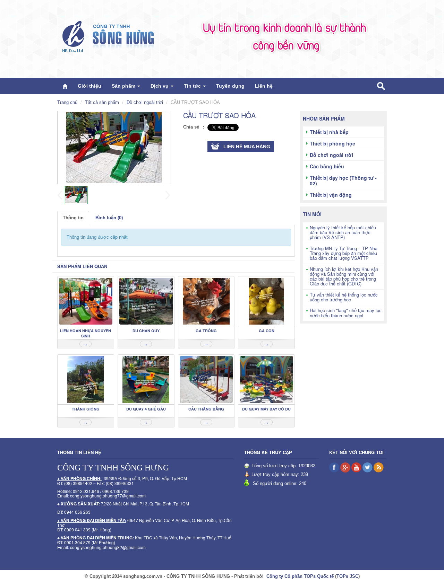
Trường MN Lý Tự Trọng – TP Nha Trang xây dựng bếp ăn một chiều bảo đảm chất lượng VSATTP (343, 253)
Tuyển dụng (230, 86)
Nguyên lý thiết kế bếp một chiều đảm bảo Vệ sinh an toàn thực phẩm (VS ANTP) (343, 232)
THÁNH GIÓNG (86, 409)
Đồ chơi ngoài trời (145, 102)
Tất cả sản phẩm (102, 102)
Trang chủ (67, 102)
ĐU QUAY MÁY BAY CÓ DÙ (266, 409)
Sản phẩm (124, 86)
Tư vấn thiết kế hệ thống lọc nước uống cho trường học (344, 297)
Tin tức (193, 86)
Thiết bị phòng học (332, 143)
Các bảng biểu (327, 166)
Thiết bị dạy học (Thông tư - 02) (343, 180)
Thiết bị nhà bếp (329, 132)
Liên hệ (264, 86)
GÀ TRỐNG (206, 330)
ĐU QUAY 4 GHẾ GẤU (146, 409)
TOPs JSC (347, 576)
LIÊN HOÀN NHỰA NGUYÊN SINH (85, 333)
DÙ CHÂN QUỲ (146, 330)
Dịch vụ (160, 86)
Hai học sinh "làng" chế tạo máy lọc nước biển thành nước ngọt (346, 312)
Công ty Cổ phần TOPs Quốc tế (300, 576)
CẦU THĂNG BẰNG (206, 409)
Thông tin (73, 217)
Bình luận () (109, 217)
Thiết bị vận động (331, 194)
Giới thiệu (89, 86)
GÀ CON (266, 330)
